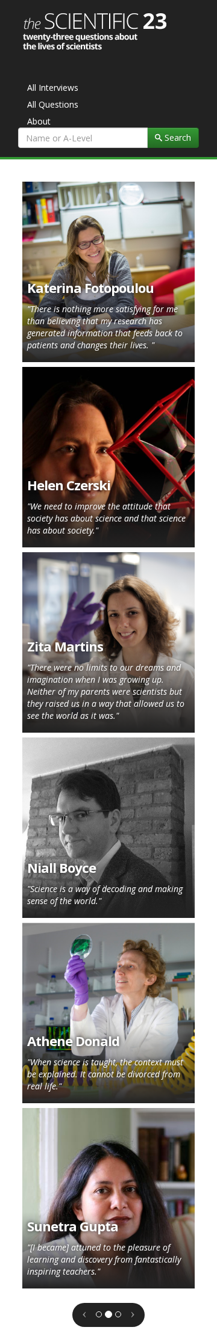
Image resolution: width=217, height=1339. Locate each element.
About (39, 121)
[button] (84, 1312)
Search (176, 137)
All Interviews (52, 87)
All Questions (52, 104)
